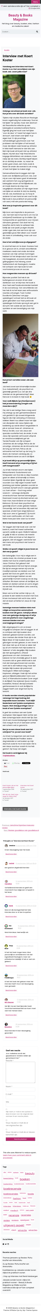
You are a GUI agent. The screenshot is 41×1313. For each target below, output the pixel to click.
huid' (28, 1202)
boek (16, 1178)
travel (32, 1219)
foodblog (30, 1197)
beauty (30, 1173)
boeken (25, 1179)
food (24, 1198)
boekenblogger (19, 1184)
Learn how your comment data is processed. (17, 1156)
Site (7, 1102)
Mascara (32, 1206)
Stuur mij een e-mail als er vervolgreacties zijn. (17, 1124)
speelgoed (24, 1220)
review (6, 1220)
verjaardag (6, 1229)
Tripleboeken (9, 755)
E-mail (9, 1094)
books (6, 50)
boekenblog (7, 1184)
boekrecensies (10, 1193)
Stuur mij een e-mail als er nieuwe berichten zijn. (20, 1133)
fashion (17, 1198)
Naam (9, 1086)
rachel (11, 863)
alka (4, 1172)
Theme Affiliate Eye (11, 1310)
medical (6, 1210)
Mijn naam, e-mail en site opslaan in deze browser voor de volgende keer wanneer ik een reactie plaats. (19, 1114)
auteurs (15, 1172)
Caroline (8, 884)
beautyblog (8, 1178)
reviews (15, 1220)
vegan (28, 1224)
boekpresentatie (31, 1184)
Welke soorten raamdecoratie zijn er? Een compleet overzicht (18, 1287)
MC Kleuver (9, 1002)
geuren (11, 1202)
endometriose (7, 1198)
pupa (5, 1214)
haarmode (22, 1202)
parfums (22, 1210)
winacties (33, 1230)
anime (9, 1172)
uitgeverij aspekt (13, 1225)
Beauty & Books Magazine (20, 17)
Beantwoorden (11, 854)
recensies (26, 1215)
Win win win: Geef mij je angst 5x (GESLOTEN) (10, 795)
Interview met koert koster (15, 809)
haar (15, 1202)
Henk (11, 906)
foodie (5, 1202)
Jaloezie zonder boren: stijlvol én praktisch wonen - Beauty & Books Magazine (17, 1282)
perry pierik (30, 1210)
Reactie (10, 1060)
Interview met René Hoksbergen (24, 1276)
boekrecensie (12, 1189)
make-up (26, 1206)
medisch (14, 1210)
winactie (22, 1230)
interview (7, 1206)
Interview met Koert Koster (27, 786)
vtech (13, 1230)
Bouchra (8, 1027)
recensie (14, 1215)
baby (21, 1172)
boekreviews (23, 1193)
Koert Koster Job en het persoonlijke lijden (10, 786)
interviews (17, 1206)
